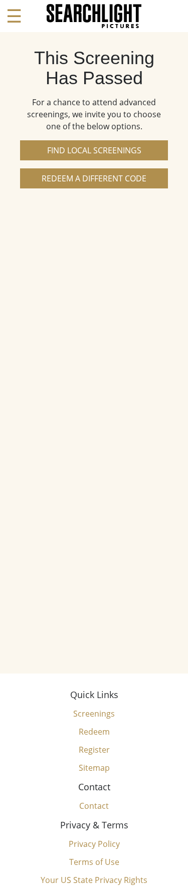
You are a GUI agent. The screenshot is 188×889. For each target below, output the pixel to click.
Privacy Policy (94, 843)
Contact (94, 805)
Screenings (94, 713)
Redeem (94, 731)
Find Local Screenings (94, 150)
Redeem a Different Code (94, 178)
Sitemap (94, 767)
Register (94, 749)
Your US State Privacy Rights (94, 879)
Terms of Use (94, 861)
